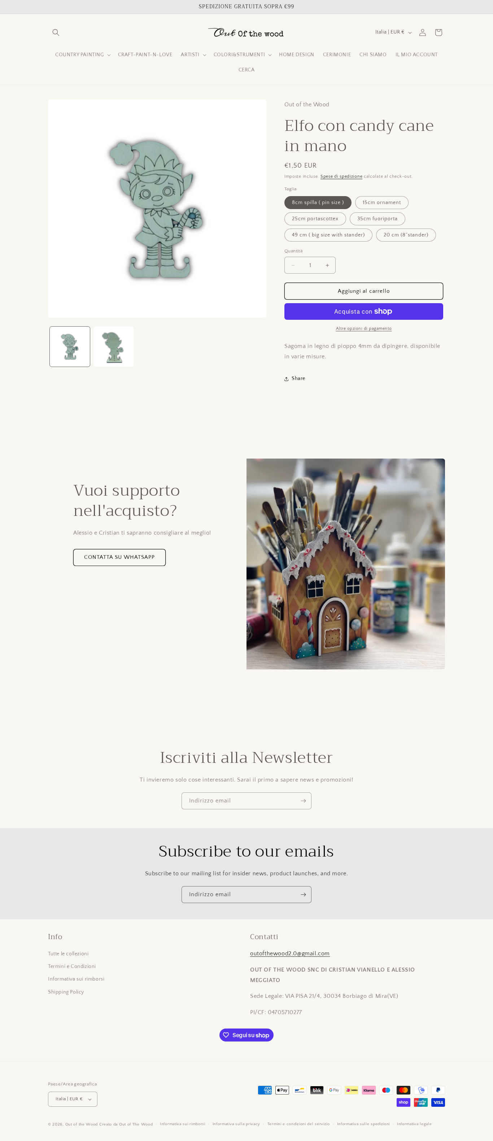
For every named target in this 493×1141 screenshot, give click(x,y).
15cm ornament (382, 202)
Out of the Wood (81, 1124)
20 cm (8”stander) (406, 235)
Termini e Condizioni (72, 966)
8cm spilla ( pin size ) (318, 202)
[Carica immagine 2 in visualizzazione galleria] (113, 347)
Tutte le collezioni (68, 954)
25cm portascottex (315, 219)
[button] (56, 32)
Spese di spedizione (341, 176)
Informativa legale (414, 1124)
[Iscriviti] (303, 800)
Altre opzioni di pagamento (364, 328)
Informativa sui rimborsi (76, 979)
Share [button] (298, 378)
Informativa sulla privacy (237, 1124)
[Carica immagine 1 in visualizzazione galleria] (70, 347)
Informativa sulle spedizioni (363, 1124)
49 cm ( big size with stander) (328, 235)
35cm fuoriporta (377, 219)
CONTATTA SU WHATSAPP (119, 557)
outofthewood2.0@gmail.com (290, 953)
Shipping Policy (66, 992)
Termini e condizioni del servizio (298, 1124)
